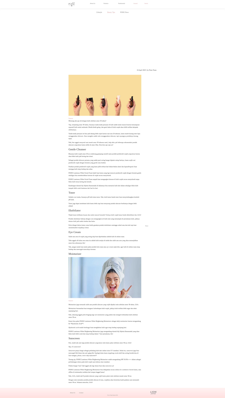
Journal (135, 3)
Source (71, 118)
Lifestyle (99, 12)
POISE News (124, 12)
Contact (81, 392)
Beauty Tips (111, 12)
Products (106, 3)
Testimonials (121, 3)
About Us (92, 3)
